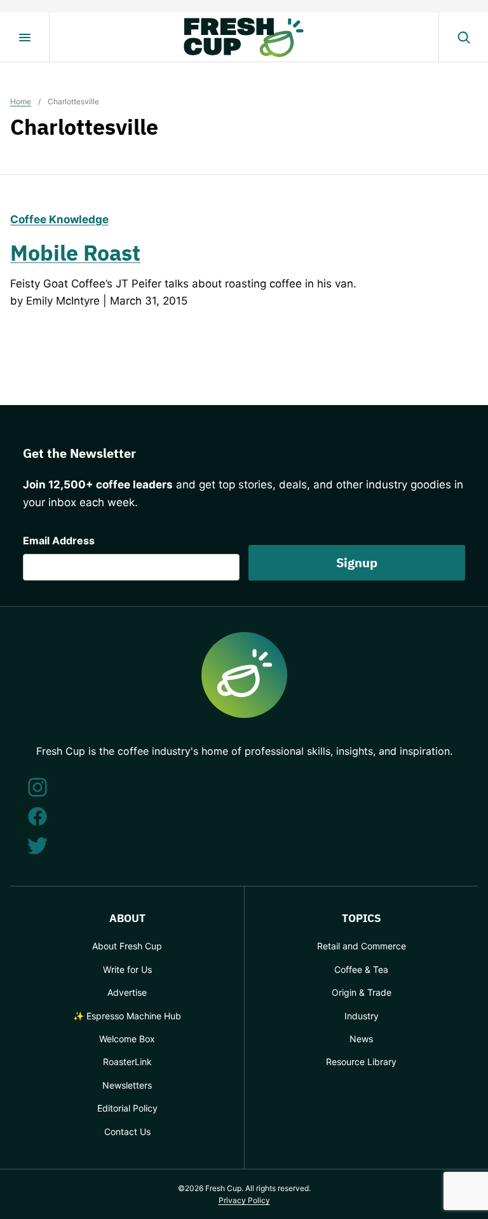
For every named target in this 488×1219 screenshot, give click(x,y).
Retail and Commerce (361, 945)
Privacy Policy (244, 1200)
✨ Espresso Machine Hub (127, 1015)
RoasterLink (127, 1061)
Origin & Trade (361, 992)
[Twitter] (37, 845)
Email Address (59, 540)
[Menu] (25, 37)
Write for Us (127, 969)
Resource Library (361, 1061)
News (361, 1038)
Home (20, 101)
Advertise (127, 992)
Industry (361, 1015)
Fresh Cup (244, 37)
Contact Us (127, 1131)
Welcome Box (127, 1038)
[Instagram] (37, 787)
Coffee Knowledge (59, 219)
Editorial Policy (127, 1108)
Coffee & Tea (361, 969)
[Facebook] (37, 816)
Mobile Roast (75, 252)
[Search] (463, 37)
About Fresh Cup (127, 945)
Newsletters (127, 1085)
